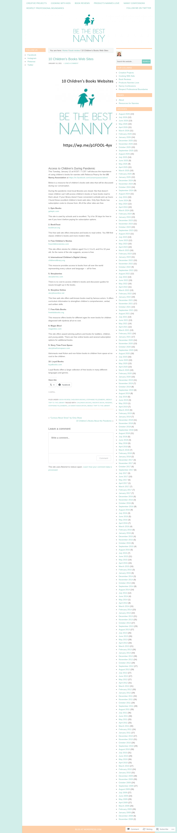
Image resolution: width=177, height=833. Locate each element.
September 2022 (126, 270)
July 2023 (123, 237)
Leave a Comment (71, 63)
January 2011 (125, 733)
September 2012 (126, 666)
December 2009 (126, 776)
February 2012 (125, 689)
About (121, 100)
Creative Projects (36, 3)
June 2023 (123, 240)
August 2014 (124, 590)
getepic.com (53, 211)
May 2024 (123, 204)
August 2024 (124, 194)
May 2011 (123, 719)
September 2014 (126, 586)
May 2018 (123, 443)
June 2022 (123, 280)
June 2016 (123, 516)
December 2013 (126, 616)
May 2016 (123, 520)
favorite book (98, 402)
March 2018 (124, 450)
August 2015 (124, 550)
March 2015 (124, 566)
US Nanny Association (77, 406)
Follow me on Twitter (139, 8)
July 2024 (123, 197)
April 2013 (123, 643)
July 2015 (123, 553)
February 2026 (125, 134)
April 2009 (123, 802)
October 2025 (125, 147)
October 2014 (125, 583)
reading (108, 402)
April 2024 (123, 207)
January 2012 (125, 693)
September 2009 (126, 786)
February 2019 (125, 413)
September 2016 (126, 506)
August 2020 (124, 353)
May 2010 (123, 759)
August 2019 (124, 393)
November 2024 (126, 184)
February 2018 (125, 453)
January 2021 (125, 337)
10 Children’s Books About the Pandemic (94, 421)
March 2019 (124, 410)
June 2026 (123, 120)
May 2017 (123, 480)
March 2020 (124, 370)
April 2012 (123, 683)
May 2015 (123, 560)
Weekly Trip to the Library (98, 406)
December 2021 (126, 300)
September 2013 (126, 626)
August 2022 (124, 273)
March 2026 (124, 130)
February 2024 (125, 214)
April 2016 (123, 523)
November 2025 (126, 144)
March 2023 (124, 250)
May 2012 (123, 679)
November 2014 (126, 580)
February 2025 (125, 174)
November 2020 (126, 343)
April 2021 (123, 327)
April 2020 (123, 367)
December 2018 (126, 420)
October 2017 (125, 466)
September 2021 (126, 310)
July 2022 (123, 277)
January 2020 (125, 377)
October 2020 (125, 347)
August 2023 (124, 234)
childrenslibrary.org (56, 260)
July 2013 (123, 633)
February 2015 (125, 570)
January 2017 (125, 493)
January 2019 (125, 417)
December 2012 (126, 656)
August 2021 (124, 313)
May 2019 (123, 403)
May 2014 (123, 599)
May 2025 (123, 164)
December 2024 (126, 180)
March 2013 (124, 646)
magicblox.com (55, 329)
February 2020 (125, 373)
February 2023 (125, 254)
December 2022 (126, 260)
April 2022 (123, 287)
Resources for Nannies (129, 103)
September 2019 (126, 390)
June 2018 (123, 440)
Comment (103, 458)
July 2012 (123, 673)
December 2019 (126, 380)
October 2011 (125, 703)
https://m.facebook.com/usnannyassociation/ (88, 177)
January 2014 (125, 613)
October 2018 (125, 427)
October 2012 (125, 663)
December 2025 (126, 140)
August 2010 (124, 749)
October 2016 (125, 503)
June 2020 (123, 360)
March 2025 (124, 170)
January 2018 (125, 456)
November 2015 (126, 540)
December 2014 (126, 576)
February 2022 (125, 293)
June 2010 (123, 756)
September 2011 (126, 706)
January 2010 (125, 772)
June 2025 (123, 160)
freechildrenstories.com (58, 244)
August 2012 (124, 669)
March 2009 (124, 806)
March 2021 (124, 330)
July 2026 (123, 117)
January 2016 (125, 533)
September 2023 (126, 230)
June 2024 (123, 200)
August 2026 (124, 114)
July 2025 (123, 157)
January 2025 (125, 177)
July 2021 (123, 317)
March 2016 (124, 526)
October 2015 (125, 543)
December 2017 (126, 460)
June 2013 (123, 636)
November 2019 (126, 383)
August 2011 (124, 709)
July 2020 (123, 357)
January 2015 (125, 573)
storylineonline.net (56, 293)
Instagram (32, 58)
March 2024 (124, 210)
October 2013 (125, 623)
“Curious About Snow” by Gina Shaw (66, 418)
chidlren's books (78, 399)
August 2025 (124, 154)
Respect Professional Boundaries (45, 8)
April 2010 (123, 762)
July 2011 (123, 713)
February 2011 (125, 729)
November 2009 (126, 779)
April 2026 (123, 127)
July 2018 (123, 436)
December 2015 (126, 536)
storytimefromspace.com (59, 348)
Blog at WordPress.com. (88, 829)
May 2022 (123, 283)
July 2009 (123, 792)
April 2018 (123, 446)
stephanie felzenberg (95, 399)
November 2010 (126, 739)
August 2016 (124, 510)
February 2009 (125, 809)
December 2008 (126, 816)
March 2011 (124, 726)
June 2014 (123, 596)
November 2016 (126, 500)
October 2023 (125, 227)
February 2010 (125, 769)
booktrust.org (54, 227)
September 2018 (126, 430)
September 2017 (126, 470)
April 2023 (123, 247)
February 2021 (125, 333)
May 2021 (123, 323)
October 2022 (125, 267)
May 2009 (123, 799)
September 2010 (126, 746)
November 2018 (126, 423)
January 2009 (125, 812)
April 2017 (123, 483)
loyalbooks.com (55, 364)
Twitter (30, 65)
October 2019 (125, 387)
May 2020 (123, 363)
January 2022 (125, 297)
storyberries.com (55, 277)
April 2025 (123, 167)
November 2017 (126, 463)
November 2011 (126, 699)
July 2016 (123, 513)
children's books (84, 402)
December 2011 (126, 696)
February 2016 (125, 530)
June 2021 (123, 320)
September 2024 (126, 190)
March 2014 (124, 606)
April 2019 (123, 407)
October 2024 (125, 187)
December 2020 (126, 340)
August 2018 (124, 433)
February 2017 (125, 490)
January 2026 (125, 137)
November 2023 (126, 224)
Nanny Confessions (134, 3)
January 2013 (125, 653)
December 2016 (126, 496)
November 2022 (126, 264)
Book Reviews (82, 3)
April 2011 (123, 723)
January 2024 (125, 217)
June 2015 (123, 556)
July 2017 (123, 473)
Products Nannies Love (106, 3)
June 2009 (123, 796)
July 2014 (123, 593)
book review (74, 50)
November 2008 (126, 819)
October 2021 (125, 307)
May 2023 (123, 244)
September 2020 (126, 350)
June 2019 (123, 400)
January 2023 (125, 257)
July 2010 (123, 753)
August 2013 (124, 629)
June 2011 (123, 716)
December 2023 (126, 220)
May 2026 (123, 124)
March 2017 (124, 486)
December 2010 (126, 736)
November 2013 (126, 619)
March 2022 (124, 290)
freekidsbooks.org (56, 312)
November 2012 (126, 659)
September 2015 (126, 546)
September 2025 (126, 150)
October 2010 (125, 743)
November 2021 (126, 303)
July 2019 (123, 397)
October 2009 (125, 782)
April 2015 (123, 563)
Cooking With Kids (61, 3)
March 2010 (124, 766)
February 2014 (125, 609)
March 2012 (124, 686)
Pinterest (31, 61)
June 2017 (123, 476)
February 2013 (125, 649)
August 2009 (124, 789)
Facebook (32, 55)
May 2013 (123, 639)
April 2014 (123, 603)
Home (65, 50)
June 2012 (123, 676)
